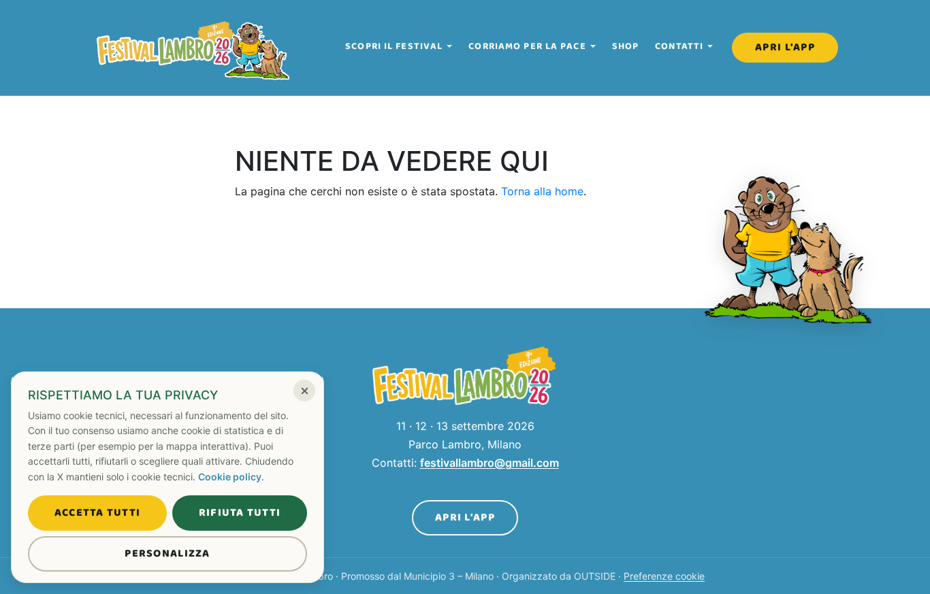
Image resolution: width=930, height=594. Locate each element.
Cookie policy (229, 476)
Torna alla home (542, 191)
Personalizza (167, 553)
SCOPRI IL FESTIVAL (394, 46)
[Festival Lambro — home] (193, 48)
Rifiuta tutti (240, 512)
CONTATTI (679, 46)
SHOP (625, 46)
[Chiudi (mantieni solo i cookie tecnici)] (304, 390)
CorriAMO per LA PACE (527, 46)
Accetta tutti (97, 512)
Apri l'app (785, 47)
